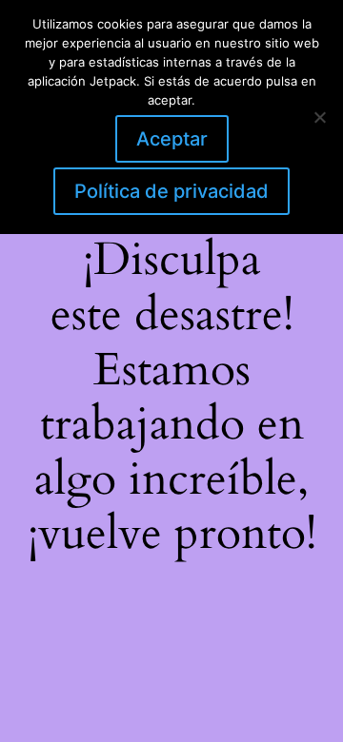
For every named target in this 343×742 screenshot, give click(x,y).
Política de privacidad (171, 191)
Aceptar (172, 138)
